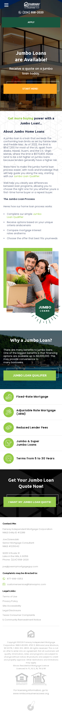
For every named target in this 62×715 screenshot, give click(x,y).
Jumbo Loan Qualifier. (27, 176)
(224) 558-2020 (33, 12)
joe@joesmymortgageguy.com (20, 566)
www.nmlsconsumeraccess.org (31, 693)
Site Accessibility (12, 605)
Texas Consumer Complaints (19, 615)
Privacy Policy (10, 601)
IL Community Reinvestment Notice (22, 619)
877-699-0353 (15, 578)
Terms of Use (10, 596)
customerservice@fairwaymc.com (26, 584)
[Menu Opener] (8, 5)
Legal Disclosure (12, 610)
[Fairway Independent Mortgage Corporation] (32, 5)
